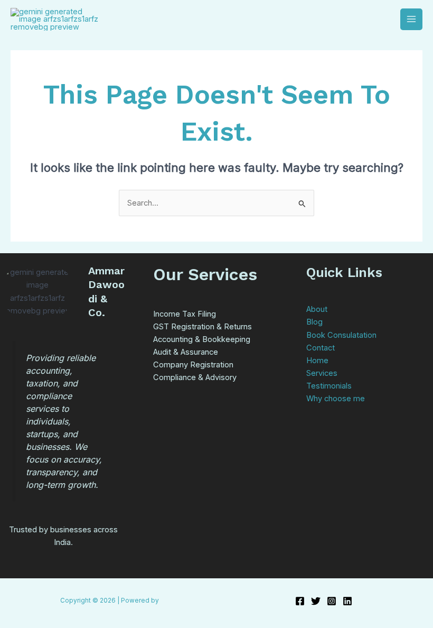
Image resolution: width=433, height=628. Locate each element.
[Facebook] (300, 601)
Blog (314, 322)
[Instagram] (331, 601)
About (316, 309)
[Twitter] (316, 601)
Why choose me (335, 398)
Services (321, 373)
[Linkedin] (347, 601)
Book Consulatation (341, 335)
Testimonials (329, 386)
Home (317, 360)
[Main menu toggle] (411, 19)
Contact (320, 348)
